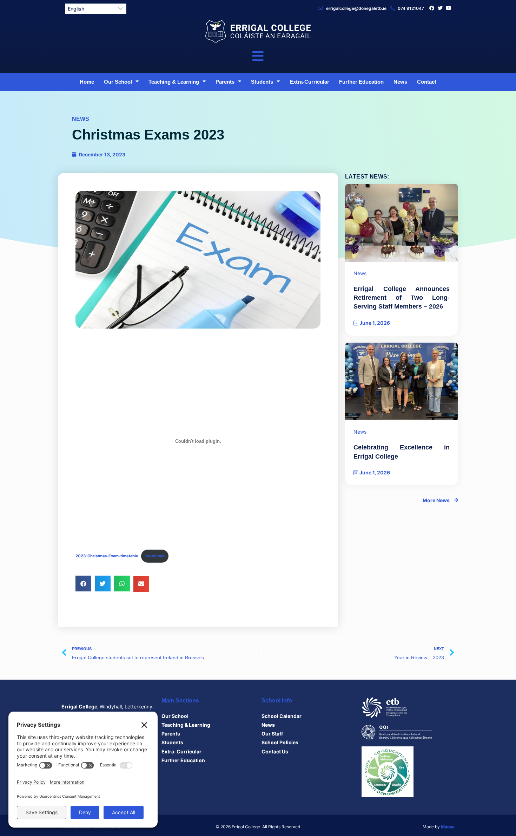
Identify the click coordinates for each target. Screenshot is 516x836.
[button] (83, 583)
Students (262, 82)
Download (155, 555)
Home (87, 82)
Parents (225, 82)
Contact (426, 82)
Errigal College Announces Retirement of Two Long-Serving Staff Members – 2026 (401, 297)
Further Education (361, 82)
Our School (118, 82)
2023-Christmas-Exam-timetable (106, 555)
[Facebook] (431, 8)
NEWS (80, 119)
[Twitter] (440, 8)
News (400, 82)
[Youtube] (448, 8)
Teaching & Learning (173, 82)
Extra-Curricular (309, 82)
